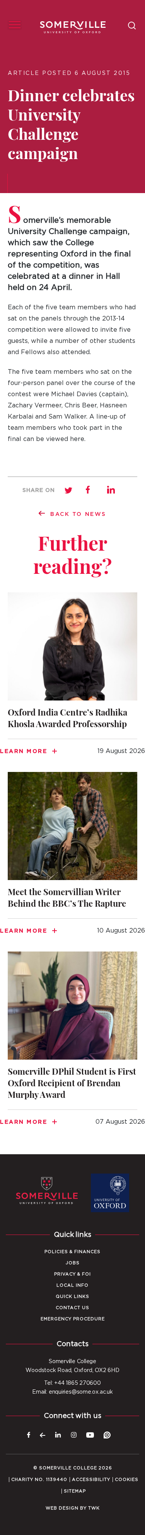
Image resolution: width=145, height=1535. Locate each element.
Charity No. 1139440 (39, 1479)
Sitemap (75, 1491)
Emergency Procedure (73, 1319)
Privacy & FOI (72, 1274)
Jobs (73, 1263)
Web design (62, 1508)
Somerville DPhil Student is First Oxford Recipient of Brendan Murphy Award (72, 1043)
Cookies (126, 1479)
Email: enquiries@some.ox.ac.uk (72, 1392)
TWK (94, 1508)
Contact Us (72, 1308)
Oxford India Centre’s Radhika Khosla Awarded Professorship (72, 678)
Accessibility (91, 1479)
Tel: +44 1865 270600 (72, 1383)
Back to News (78, 514)
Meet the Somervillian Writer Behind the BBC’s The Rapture (72, 858)
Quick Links (72, 1296)
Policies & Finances (72, 1252)
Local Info (72, 1285)
